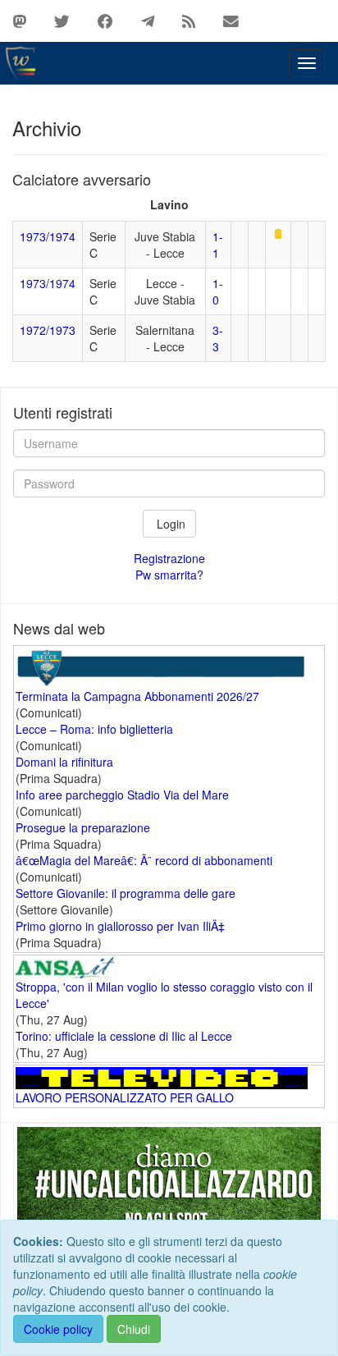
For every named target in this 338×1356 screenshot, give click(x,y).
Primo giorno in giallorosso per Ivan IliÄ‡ (120, 926)
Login (169, 523)
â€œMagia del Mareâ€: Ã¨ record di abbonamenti (144, 860)
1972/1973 (47, 330)
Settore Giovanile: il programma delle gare (125, 893)
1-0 (217, 291)
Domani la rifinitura (64, 762)
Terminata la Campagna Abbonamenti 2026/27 (137, 696)
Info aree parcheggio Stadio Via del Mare (122, 794)
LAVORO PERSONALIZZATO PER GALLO (125, 1097)
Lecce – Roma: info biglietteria (94, 729)
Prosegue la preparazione (83, 827)
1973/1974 (47, 236)
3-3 (217, 338)
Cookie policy (58, 1329)
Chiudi (133, 1329)
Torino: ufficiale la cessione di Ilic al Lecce (124, 1036)
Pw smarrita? (169, 574)
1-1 (217, 244)
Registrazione (169, 558)
